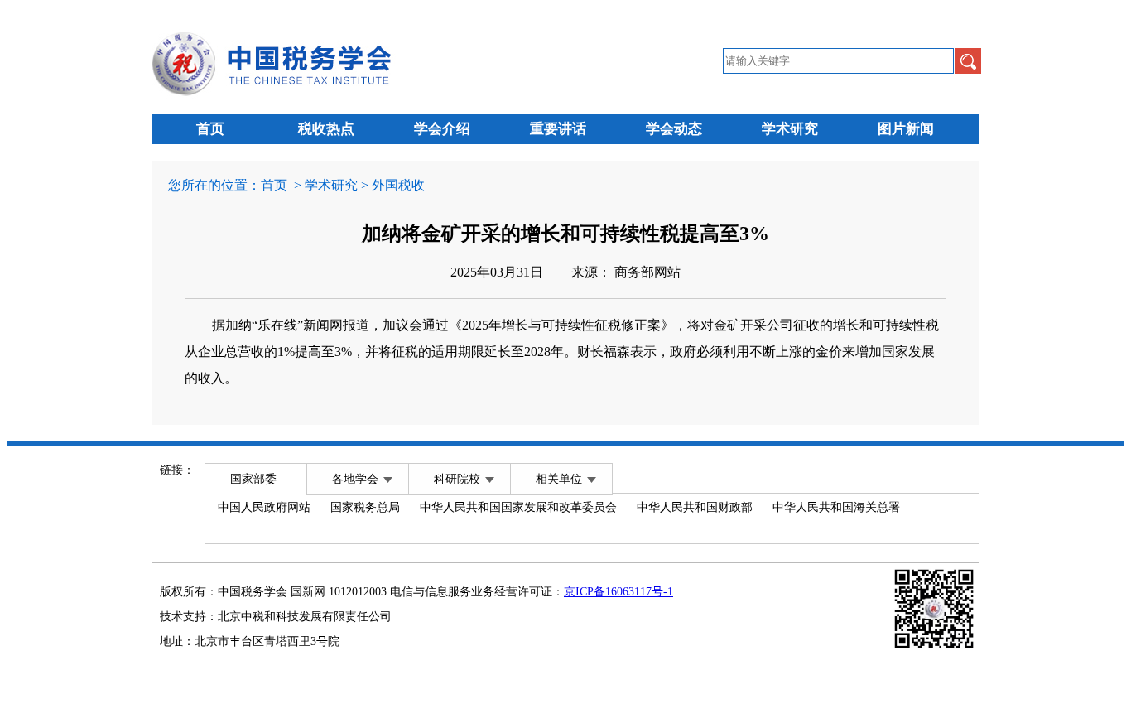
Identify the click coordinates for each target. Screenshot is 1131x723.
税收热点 (326, 129)
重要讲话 (558, 129)
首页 (210, 129)
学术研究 (790, 129)
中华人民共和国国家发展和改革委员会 (518, 507)
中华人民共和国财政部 (695, 507)
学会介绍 (442, 129)
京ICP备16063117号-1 (618, 592)
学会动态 (674, 129)
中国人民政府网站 (264, 507)
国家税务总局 (365, 507)
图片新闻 (906, 129)
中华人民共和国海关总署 (836, 507)
